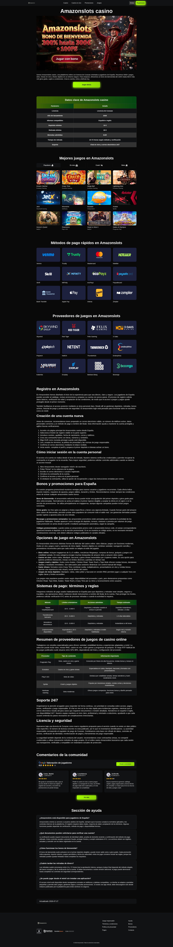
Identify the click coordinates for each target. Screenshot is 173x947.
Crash (98, 165)
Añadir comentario (125, 764)
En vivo (72, 165)
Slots (123, 165)
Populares (47, 165)
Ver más (86, 797)
